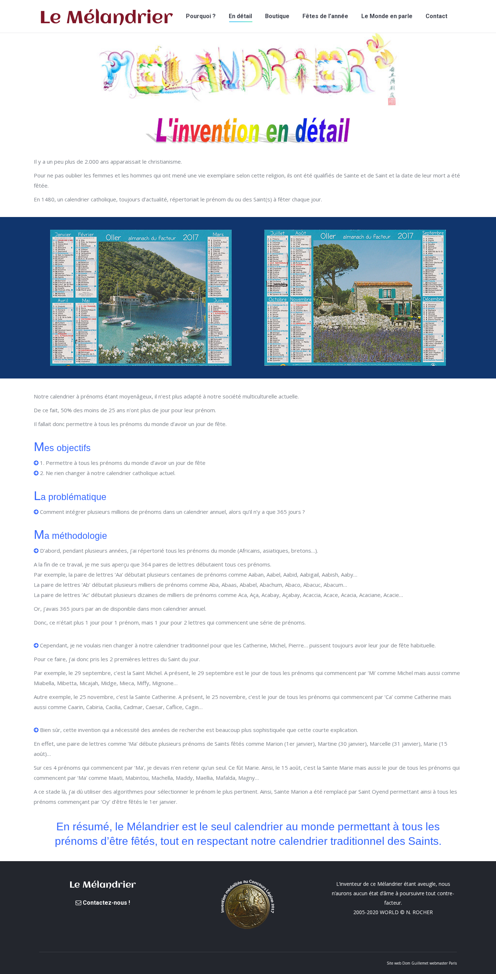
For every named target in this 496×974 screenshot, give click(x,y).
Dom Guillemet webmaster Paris (429, 963)
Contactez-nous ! (105, 902)
